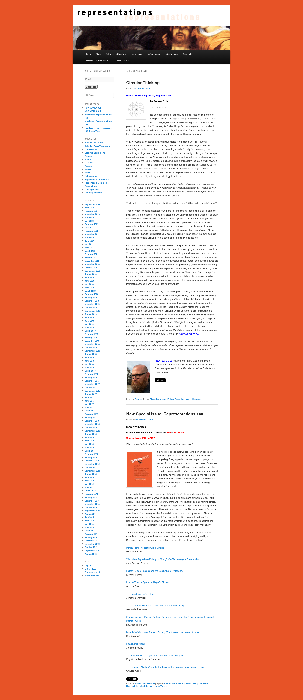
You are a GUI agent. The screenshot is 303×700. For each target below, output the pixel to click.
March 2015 (90, 490)
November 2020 (92, 264)
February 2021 (91, 254)
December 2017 (92, 380)
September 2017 (92, 390)
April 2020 (89, 287)
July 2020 (89, 277)
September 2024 (92, 204)
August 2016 (91, 433)
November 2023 (92, 214)
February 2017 (91, 413)
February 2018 (91, 374)
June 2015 (89, 480)
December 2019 (92, 300)
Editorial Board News (95, 152)
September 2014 (92, 510)
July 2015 (89, 477)
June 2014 (89, 520)
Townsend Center (121, 60)
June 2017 (89, 400)
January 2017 (91, 417)
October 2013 (91, 547)
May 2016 (89, 444)
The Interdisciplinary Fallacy (140, 593)
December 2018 (92, 340)
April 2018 (89, 367)
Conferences (91, 149)
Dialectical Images (158, 399)
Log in (88, 565)
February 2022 (91, 230)
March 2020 (90, 290)
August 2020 (91, 274)
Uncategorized (148, 683)
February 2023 (91, 224)
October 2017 (91, 387)
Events (88, 159)
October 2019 (91, 307)
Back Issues (137, 53)
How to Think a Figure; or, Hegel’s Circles (149, 95)
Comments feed (92, 572)
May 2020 (89, 284)
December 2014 (92, 500)
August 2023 (91, 217)
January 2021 (91, 257)
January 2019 (91, 337)
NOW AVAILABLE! (93, 107)
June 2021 (89, 240)
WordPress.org (92, 575)
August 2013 (91, 553)
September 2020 (92, 270)
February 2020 (91, 294)
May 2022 (89, 227)
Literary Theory (160, 686)
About (98, 53)
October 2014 (91, 507)
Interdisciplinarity (144, 686)
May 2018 (89, 364)
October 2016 (91, 427)
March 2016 (90, 450)
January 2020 (91, 297)
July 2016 (89, 437)
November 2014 (92, 503)
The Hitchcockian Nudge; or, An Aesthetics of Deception (155, 655)
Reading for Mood (135, 643)
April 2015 (89, 487)
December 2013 (92, 540)
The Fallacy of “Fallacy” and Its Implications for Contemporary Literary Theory (166, 666)
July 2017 (89, 397)
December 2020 (92, 260)
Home (88, 53)
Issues (138, 683)
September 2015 (92, 470)
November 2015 (92, 463)
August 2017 (91, 394)
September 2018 (92, 350)
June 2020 (89, 280)
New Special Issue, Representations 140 (164, 414)
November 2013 (92, 543)
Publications (91, 175)
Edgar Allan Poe (183, 683)
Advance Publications (116, 53)
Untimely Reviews (93, 192)
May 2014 (89, 523)
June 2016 (89, 440)
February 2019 (91, 333)
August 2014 (91, 513)
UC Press (179, 432)
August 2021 (91, 237)
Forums (88, 165)
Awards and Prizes (94, 142)
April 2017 (89, 407)
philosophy (196, 399)
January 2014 (91, 537)
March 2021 (90, 250)
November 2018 (92, 344)
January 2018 (91, 377)
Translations (91, 185)
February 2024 (91, 210)
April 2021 (89, 247)
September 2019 (92, 310)
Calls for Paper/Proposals (97, 145)
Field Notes (90, 162)
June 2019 (89, 320)
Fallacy (170, 399)
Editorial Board (171, 53)
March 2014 (90, 530)
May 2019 (89, 324)
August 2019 (91, 314)
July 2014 (89, 517)
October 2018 (91, 347)
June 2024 (89, 207)
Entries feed (90, 568)
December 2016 (92, 420)
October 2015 (91, 467)
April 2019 (89, 327)
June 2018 (89, 360)
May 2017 (89, 403)
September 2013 (92, 550)
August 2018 (91, 354)
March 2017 (90, 410)
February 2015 (91, 493)
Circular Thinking (143, 82)
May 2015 (89, 483)
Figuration (179, 399)
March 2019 (90, 330)
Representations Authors (97, 179)
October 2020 (91, 267)
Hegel (187, 399)
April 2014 (89, 527)
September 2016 (92, 430)
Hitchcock (130, 686)
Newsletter (188, 53)
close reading (169, 683)
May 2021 (89, 244)
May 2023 (89, 220)
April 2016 (89, 447)
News (87, 172)
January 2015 (91, 497)
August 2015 (91, 473)
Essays (138, 399)
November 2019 (92, 304)
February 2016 (91, 453)
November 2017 (92, 383)
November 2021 (92, 234)
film (200, 683)
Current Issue (153, 53)
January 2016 (91, 457)
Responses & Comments (96, 60)
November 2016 (92, 424)
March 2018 (90, 370)
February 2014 (91, 533)
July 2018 (89, 357)
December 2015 (92, 460)
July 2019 (89, 317)
